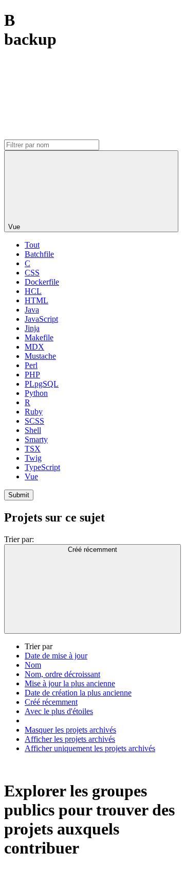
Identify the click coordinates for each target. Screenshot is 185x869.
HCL (33, 291)
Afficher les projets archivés (70, 739)
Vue (31, 476)
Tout (32, 244)
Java (32, 309)
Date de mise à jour (56, 655)
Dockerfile (42, 281)
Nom (33, 665)
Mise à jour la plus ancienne (70, 683)
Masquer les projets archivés (70, 729)
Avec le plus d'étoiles (59, 711)
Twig (33, 458)
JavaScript (41, 319)
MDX (34, 346)
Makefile (39, 337)
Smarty (36, 439)
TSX (33, 448)
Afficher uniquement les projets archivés (90, 748)
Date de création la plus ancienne (78, 692)
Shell (33, 430)
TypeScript (42, 467)
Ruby (34, 411)
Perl (31, 365)
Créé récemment (51, 702)
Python (36, 393)
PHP (32, 374)
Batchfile (39, 254)
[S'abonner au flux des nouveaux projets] (81, 134)
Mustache (40, 356)
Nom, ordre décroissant (62, 674)
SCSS (34, 420)
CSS (32, 272)
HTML (36, 300)
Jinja (32, 328)
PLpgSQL (42, 383)
